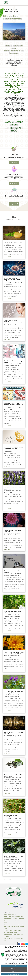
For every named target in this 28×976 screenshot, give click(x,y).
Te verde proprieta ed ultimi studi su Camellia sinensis (13, 775)
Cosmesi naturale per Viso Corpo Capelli (13, 247)
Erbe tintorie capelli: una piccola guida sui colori (13, 243)
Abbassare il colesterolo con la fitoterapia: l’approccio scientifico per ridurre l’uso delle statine (13, 405)
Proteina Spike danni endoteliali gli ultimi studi (12, 530)
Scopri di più (14, 162)
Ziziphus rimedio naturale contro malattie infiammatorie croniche (12, 816)
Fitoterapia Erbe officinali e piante (12, 324)
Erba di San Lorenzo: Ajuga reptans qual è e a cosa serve (14, 488)
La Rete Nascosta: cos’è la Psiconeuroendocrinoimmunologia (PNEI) (12, 279)
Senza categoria (8, 284)
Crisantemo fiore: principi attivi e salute (14, 652)
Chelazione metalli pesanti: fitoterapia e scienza (14, 361)
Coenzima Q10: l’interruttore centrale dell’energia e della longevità (13, 447)
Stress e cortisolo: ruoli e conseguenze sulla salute (13, 733)
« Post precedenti (7, 879)
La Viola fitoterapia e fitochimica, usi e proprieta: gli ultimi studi (13, 692)
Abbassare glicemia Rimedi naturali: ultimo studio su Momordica (12, 612)
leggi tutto (7, 256)
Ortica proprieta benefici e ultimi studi (13, 856)
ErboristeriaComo (10, 245)
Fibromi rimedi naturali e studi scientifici (11, 571)
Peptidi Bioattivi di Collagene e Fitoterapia (11, 320)
